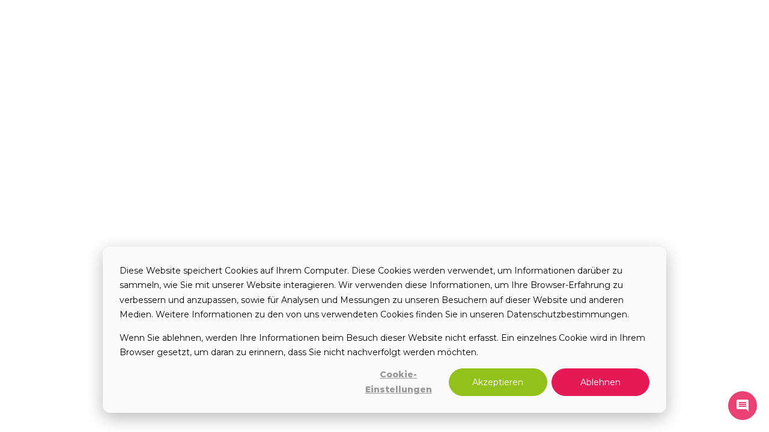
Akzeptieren (497, 382)
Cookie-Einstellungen (398, 382)
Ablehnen (600, 382)
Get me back (364, 216)
